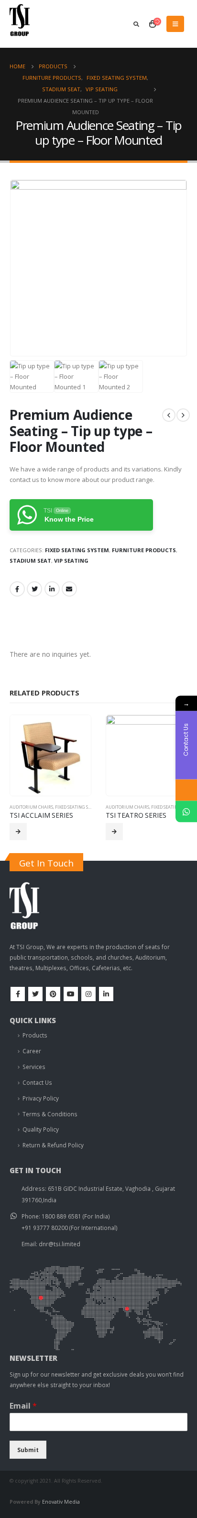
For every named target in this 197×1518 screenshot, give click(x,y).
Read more (18, 831)
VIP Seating (71, 560)
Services (33, 1066)
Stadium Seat (30, 560)
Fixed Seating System (77, 550)
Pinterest (53, 994)
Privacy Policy (40, 1098)
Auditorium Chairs (31, 807)
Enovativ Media (61, 1501)
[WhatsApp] (186, 812)
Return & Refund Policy (53, 1145)
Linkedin (106, 994)
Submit (28, 1450)
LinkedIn (52, 589)
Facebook (17, 589)
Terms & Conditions (49, 1114)
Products (34, 1035)
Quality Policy (40, 1129)
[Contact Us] (186, 790)
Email (69, 589)
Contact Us (37, 1082)
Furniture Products (144, 550)
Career (31, 1051)
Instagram (88, 994)
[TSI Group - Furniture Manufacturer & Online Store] (29, 23)
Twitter (34, 589)
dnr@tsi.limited (59, 1244)
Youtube (71, 994)
